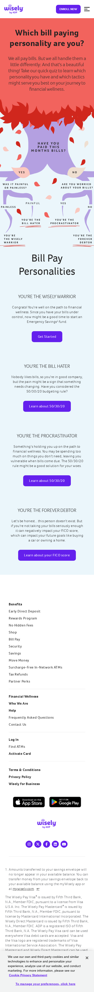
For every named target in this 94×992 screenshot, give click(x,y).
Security (15, 646)
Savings (15, 653)
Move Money (19, 660)
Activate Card (20, 753)
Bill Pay (14, 639)
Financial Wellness (23, 696)
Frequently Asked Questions (31, 717)
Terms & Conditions (24, 769)
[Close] (87, 958)
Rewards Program (23, 618)
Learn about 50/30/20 (47, 406)
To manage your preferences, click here (45, 984)
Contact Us (17, 724)
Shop (13, 632)
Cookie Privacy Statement (28, 975)
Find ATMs (17, 746)
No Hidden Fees (21, 625)
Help (12, 710)
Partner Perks (19, 681)
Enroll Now (68, 9)
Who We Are (18, 703)
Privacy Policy (20, 777)
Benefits (15, 604)
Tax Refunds (18, 674)
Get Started (47, 336)
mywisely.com (23, 888)
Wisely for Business (24, 784)
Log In (14, 739)
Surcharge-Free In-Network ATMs (35, 667)
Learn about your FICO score (47, 555)
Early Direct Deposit (24, 611)
